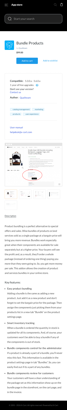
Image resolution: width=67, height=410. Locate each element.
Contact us (15, 92)
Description (10, 216)
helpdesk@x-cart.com (21, 132)
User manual (16, 127)
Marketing (39, 109)
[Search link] (55, 5)
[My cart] (61, 6)
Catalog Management (21, 109)
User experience (32, 114)
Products (16, 114)
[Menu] (6, 5)
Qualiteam (23, 48)
